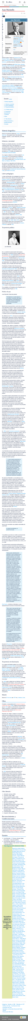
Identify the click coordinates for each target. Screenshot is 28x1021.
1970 (18, 220)
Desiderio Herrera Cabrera (18, 918)
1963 (13, 827)
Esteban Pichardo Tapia (17, 959)
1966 (12, 220)
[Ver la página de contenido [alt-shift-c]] (2, 13)
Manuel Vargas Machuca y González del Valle (18, 991)
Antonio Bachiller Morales (18, 866)
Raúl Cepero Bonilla (20, 877)
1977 (21, 43)
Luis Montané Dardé (20, 941)
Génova (17, 214)
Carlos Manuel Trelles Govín (18, 987)
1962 (4, 211)
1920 (9, 151)
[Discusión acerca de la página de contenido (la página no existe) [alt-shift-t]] (5, 13)
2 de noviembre (16, 37)
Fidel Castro (22, 441)
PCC (14, 49)
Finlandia (4, 224)
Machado (20, 736)
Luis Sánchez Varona (20, 979)
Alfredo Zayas (17, 64)
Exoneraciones (15, 1019)
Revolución (9, 644)
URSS (23, 421)
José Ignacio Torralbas (17, 985)
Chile (3, 260)
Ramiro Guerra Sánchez (17, 911)
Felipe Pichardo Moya (17, 957)
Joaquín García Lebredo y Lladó (19, 904)
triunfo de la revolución (14, 431)
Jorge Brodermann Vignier (17, 868)
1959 (5, 431)
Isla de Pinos (21, 739)
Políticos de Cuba (6, 1005)
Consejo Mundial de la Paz (15, 830)
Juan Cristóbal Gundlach (17, 914)
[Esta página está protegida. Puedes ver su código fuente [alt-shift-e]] (19, 13)
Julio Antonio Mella (11, 666)
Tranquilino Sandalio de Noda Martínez (18, 948)
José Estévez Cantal (20, 896)
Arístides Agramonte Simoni (18, 851)
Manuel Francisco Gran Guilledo (19, 908)
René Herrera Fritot (16, 919)
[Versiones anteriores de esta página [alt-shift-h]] (21, 13)
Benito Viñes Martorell (17, 995)
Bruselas (23, 207)
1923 (5, 681)
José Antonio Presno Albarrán (19, 965)
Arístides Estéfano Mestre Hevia (19, 936)
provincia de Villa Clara (17, 40)
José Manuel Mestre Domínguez (18, 935)
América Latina (5, 386)
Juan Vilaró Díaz (19, 994)
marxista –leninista (21, 312)
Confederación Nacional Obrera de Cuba (11, 677)
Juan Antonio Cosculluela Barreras (17, 882)
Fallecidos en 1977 (20, 1004)
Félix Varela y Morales (18, 988)
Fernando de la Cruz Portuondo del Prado (18, 962)
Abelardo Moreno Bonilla (18, 945)
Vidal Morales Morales (18, 943)
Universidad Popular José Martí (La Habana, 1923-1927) (13, 160)
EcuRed (9, 2)
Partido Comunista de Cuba (17, 655)
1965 (22, 92)
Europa (11, 386)
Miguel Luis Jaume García (18, 921)
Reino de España (16, 42)
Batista (9, 731)
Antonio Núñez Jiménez (17, 950)
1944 (18, 280)
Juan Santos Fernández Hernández (17, 900)
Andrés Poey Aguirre (17, 960)
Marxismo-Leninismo (19, 328)
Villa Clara (4, 135)
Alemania (9, 421)
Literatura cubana (6, 179)
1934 (4, 759)
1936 (3, 191)
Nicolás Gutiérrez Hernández (18, 916)
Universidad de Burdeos (7, 200)
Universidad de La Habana (8, 85)
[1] (11, 838)
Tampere (22, 223)
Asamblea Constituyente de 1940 (9, 268)
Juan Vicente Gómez (11, 725)
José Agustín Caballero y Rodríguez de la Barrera (18, 871)
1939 (12, 254)
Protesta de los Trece (9, 60)
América (22, 368)
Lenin (19, 197)
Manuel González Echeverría (17, 907)
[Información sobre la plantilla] (26, 20)
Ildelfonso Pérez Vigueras (18, 956)
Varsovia (10, 207)
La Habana (19, 45)
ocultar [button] (10, 99)
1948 (22, 74)
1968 (14, 220)
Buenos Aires (22, 257)
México (22, 183)
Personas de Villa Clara (8, 1011)
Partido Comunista (11, 170)
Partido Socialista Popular (7, 280)
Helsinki (4, 209)
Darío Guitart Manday (17, 912)
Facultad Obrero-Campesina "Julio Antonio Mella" (13, 649)
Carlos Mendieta (11, 65)
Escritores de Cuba (15, 1005)
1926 (12, 705)
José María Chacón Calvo (18, 884)
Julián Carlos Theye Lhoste (18, 984)
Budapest (19, 207)
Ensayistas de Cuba (7, 1007)
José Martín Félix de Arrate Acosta (18, 865)
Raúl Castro (4, 604)
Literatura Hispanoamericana (8, 188)
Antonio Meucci (15, 938)
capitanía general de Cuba (18, 41)
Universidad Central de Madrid (8, 152)
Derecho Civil (17, 57)
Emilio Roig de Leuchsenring (18, 972)
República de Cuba (17, 46)
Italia (21, 214)
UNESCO (15, 202)
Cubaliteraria (18, 841)
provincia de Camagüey (17, 283)
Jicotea (19, 38)
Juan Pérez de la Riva (18, 954)
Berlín (8, 209)
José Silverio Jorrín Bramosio (18, 923)
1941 (18, 276)
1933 (22, 189)
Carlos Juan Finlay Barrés (19, 901)
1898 (22, 37)
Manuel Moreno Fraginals (17, 946)
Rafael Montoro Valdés (17, 943)
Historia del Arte (13, 185)
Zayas (8, 690)
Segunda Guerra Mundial (13, 414)
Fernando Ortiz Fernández (18, 951)
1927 (6, 707)
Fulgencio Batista (6, 79)
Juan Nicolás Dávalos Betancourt (18, 885)
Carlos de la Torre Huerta (19, 986)
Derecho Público (5, 59)
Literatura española (11, 182)
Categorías (4, 1004)
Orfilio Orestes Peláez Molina (18, 953)
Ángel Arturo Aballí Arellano (18, 848)
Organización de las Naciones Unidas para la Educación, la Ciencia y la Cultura (12, 87)
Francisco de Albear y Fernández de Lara (18, 857)
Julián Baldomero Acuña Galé (18, 850)
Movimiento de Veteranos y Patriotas (16, 684)
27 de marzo (15, 43)
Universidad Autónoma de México (11, 189)
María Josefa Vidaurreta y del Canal (11, 710)
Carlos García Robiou (17, 905)
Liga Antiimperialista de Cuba (14, 722)
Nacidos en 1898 (11, 1004)
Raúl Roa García (20, 969)
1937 (5, 771)
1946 (3, 285)
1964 (9, 220)
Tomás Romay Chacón (20, 975)
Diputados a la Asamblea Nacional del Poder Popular (12, 1009)
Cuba (24, 697)
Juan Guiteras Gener (18, 913)
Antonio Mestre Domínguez (17, 933)
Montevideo (6, 257)
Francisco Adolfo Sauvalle (18, 981)
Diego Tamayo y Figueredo (18, 982)
